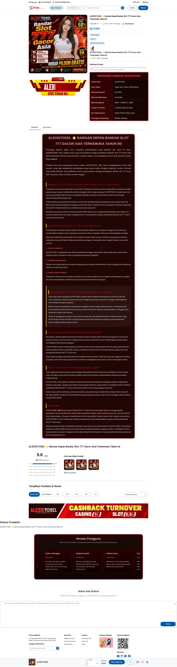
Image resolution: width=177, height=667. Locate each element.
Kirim (168, 624)
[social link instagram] (118, 656)
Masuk (143, 8)
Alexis (83, 644)
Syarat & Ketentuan (70, 641)
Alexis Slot (85, 641)
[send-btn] (57, 648)
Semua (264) (34, 494)
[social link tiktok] (129, 656)
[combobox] (135, 494)
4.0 (67, 494)
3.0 (77, 494)
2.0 (86, 494)
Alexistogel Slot (86, 638)
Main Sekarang (116, 662)
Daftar (132, 8)
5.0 (58, 494)
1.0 (95, 494)
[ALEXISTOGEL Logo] (38, 7)
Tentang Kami (68, 644)
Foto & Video (46, 494)
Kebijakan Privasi (69, 638)
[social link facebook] (125, 656)
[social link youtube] (122, 656)
